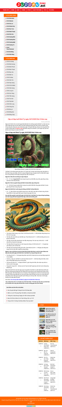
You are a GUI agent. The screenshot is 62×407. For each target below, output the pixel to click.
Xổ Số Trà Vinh (10, 98)
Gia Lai (51, 371)
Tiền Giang (46, 387)
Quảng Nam (52, 352)
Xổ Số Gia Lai (10, 23)
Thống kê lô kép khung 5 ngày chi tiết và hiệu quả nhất (21, 295)
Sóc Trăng (46, 358)
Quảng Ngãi (52, 377)
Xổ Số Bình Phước (11, 66)
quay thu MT (17, 179)
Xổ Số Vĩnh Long (10, 104)
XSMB (23, 10)
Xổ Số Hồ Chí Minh (11, 85)
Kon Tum (52, 387)
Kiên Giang (46, 386)
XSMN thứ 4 (46, 361)
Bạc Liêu (46, 350)
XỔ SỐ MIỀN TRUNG (11, 15)
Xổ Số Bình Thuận (11, 69)
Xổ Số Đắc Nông (10, 54)
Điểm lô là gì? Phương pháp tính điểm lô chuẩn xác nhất (22, 293)
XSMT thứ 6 (52, 374)
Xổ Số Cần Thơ (10, 80)
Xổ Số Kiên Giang (11, 88)
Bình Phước (46, 377)
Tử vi (45, 10)
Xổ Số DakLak (10, 21)
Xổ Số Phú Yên (10, 34)
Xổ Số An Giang (10, 61)
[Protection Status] (31, 406)
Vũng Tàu (46, 353)
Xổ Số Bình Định (10, 18)
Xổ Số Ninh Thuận (11, 31)
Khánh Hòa (52, 357)
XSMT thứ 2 (52, 346)
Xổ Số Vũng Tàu (10, 106)
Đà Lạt (45, 389)
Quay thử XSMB (37, 10)
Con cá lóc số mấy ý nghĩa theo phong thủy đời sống (51, 327)
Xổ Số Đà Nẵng (10, 51)
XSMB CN (41, 386)
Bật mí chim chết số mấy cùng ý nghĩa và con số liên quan (50, 310)
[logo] (31, 5)
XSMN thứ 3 (46, 354)
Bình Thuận (46, 365)
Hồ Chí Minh (46, 345)
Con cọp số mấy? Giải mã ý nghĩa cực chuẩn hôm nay (51, 332)
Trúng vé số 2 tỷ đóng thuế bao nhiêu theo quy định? (20, 301)
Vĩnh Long (46, 374)
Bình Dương (46, 371)
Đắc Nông (52, 380)
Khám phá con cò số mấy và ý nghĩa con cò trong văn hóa (51, 321)
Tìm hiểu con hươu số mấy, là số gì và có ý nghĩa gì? (51, 316)
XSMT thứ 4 (52, 360)
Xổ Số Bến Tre (10, 74)
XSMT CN (52, 390)
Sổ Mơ (29, 10)
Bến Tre (45, 352)
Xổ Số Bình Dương (11, 64)
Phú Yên (52, 343)
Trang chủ (6, 10)
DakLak (52, 350)
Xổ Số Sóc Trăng (10, 93)
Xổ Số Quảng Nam (11, 39)
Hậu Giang (46, 379)
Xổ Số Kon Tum (10, 29)
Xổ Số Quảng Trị (10, 44)
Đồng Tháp (46, 346)
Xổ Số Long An (10, 90)
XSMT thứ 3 (52, 353)
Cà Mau (45, 343)
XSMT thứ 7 (52, 382)
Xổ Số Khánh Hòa (11, 26)
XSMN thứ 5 (46, 368)
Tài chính (51, 10)
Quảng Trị (52, 367)
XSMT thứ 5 (52, 368)
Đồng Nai (46, 360)
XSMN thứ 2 (46, 348)
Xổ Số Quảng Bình (11, 36)
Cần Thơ (45, 357)
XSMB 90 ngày (19, 128)
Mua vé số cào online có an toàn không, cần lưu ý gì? (21, 298)
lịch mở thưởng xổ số (46, 338)
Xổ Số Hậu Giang (10, 82)
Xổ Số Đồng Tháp (11, 114)
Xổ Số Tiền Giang (10, 96)
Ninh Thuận (52, 372)
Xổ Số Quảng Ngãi (11, 42)
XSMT (18, 10)
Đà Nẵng (52, 358)
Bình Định (52, 364)
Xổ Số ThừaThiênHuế (10, 48)
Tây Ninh (46, 367)
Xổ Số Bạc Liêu (10, 72)
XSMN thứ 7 (46, 383)
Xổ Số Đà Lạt (10, 109)
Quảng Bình (52, 365)
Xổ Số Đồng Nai (10, 112)
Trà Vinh (45, 372)
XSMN (12, 10)
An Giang (46, 364)
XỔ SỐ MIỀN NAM (10, 58)
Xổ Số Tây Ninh (10, 101)
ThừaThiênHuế (53, 345)
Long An (45, 382)
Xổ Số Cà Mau (10, 77)
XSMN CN (46, 390)
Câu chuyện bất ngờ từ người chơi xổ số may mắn (20, 290)
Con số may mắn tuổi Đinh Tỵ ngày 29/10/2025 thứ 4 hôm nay (25, 279)
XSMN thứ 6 (46, 375)
